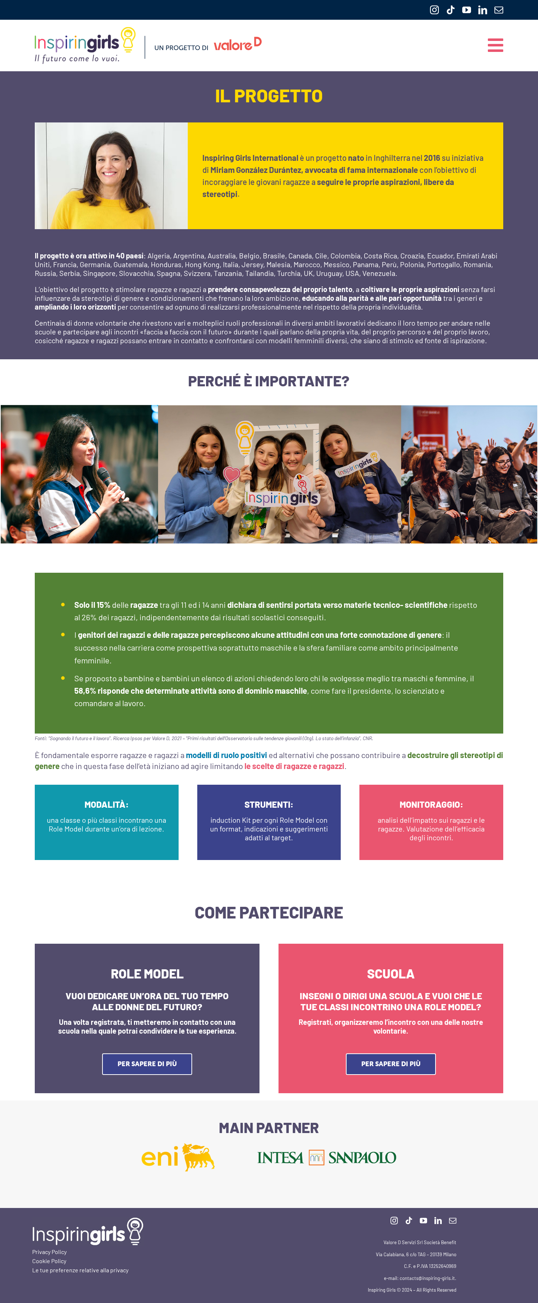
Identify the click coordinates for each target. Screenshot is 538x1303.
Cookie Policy (49, 1260)
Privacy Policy (49, 1251)
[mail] (498, 9)
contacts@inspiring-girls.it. (427, 1278)
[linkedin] (482, 9)
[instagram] (434, 9)
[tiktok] (450, 9)
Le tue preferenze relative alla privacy (80, 1269)
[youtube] (466, 9)
